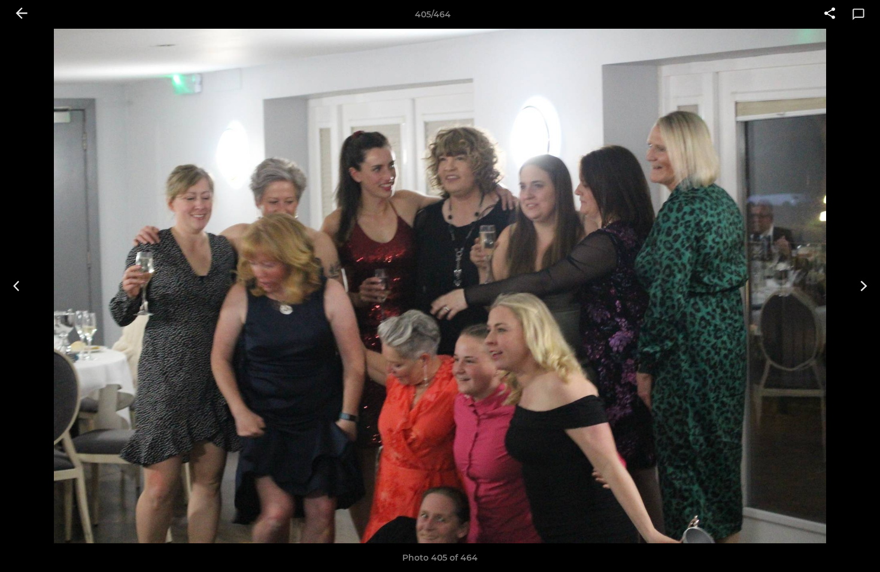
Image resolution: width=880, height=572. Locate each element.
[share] (830, 14)
